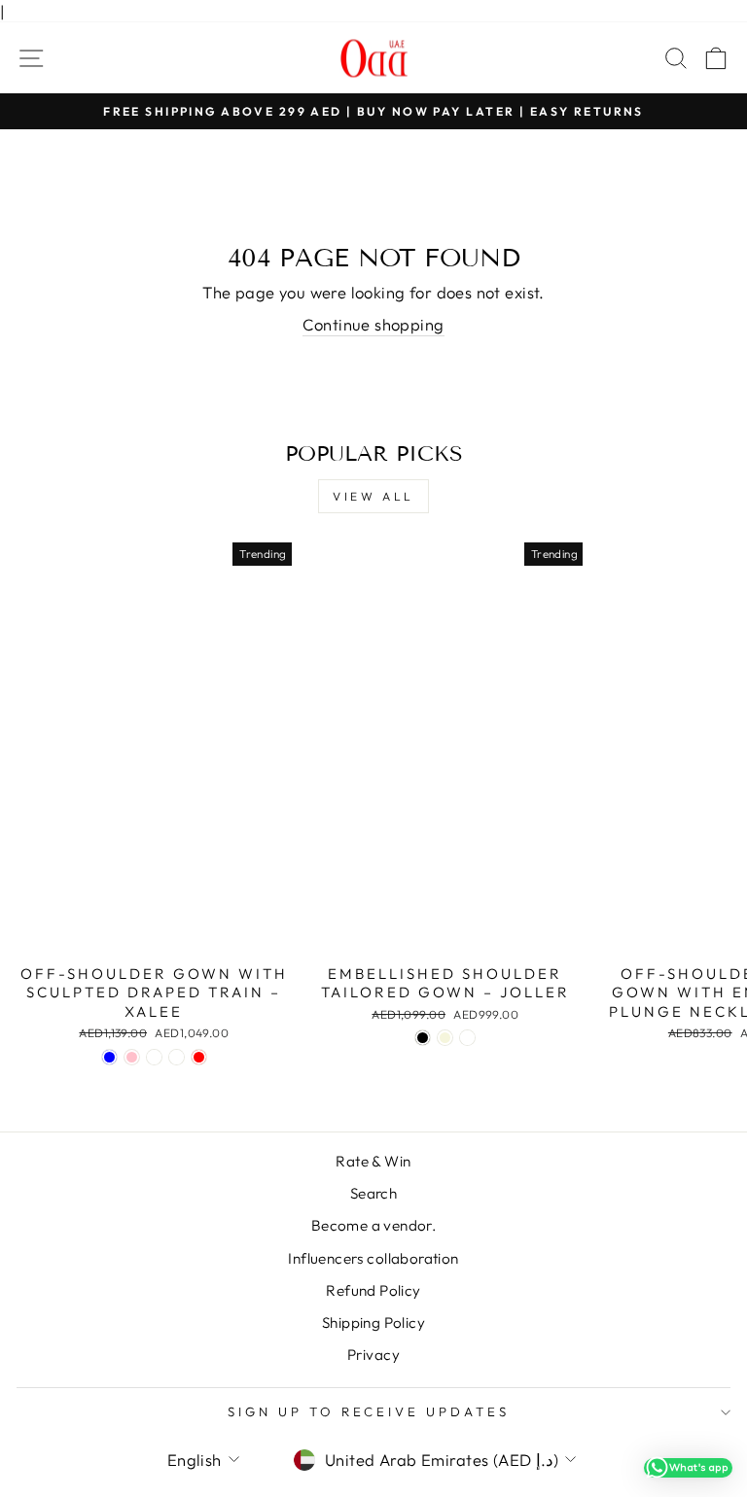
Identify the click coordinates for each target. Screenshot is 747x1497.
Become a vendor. (374, 1225)
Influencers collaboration (373, 1258)
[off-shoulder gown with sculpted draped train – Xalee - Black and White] (154, 1057)
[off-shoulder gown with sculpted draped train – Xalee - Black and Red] (199, 1057)
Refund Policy (373, 1290)
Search (373, 1193)
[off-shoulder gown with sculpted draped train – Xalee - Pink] (131, 1057)
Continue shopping (373, 324)
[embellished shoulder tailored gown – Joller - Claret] (467, 1037)
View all (373, 496)
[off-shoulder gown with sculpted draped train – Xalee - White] (176, 1057)
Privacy (373, 1354)
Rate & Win (373, 1161)
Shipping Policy (373, 1322)
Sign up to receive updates (369, 1411)
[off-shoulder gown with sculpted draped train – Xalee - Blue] (109, 1057)
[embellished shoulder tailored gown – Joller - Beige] (445, 1037)
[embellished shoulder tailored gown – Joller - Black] (422, 1037)
